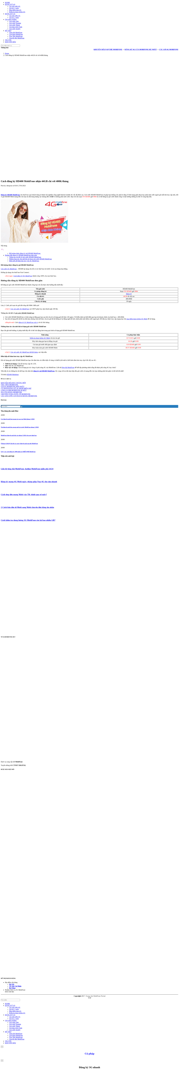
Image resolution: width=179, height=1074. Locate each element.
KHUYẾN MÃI (10, 42)
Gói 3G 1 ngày (14, 17)
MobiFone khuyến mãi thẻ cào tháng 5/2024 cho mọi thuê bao (19, 435)
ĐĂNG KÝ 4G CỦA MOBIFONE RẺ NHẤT (125, 49)
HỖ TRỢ (8, 31)
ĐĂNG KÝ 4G (10, 4)
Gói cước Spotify (14, 29)
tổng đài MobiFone (68, 367)
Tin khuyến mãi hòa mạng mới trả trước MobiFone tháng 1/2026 (20, 427)
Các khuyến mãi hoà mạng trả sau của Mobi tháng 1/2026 (17, 419)
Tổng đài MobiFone (15, 32)
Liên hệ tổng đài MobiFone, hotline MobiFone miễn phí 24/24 (27, 469)
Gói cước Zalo (14, 21)
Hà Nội (11, 984)
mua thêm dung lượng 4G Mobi (136, 319)
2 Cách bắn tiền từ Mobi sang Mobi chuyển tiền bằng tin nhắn (27, 507)
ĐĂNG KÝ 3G (10, 14)
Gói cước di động (10, 19)
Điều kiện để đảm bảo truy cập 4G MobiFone (24, 261)
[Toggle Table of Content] (2, 250)
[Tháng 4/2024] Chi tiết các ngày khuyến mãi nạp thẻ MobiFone (19, 443)
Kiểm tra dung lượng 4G (17, 12)
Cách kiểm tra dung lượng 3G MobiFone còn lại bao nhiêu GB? (28, 520)
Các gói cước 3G (14, 16)
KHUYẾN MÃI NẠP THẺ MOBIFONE (93, 49)
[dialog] (89, 1066)
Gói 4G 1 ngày (14, 8)
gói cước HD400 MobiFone (24, 313)
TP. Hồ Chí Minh (15, 986)
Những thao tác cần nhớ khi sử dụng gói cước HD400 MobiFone (30, 259)
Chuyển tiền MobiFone (16, 38)
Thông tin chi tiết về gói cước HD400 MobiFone (25, 257)
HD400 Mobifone (13, 374)
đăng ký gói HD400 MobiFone (44, 371)
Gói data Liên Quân (15, 27)
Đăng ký (129, 294)
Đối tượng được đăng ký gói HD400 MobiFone (25, 253)
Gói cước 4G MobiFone (9, 269)
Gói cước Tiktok (14, 25)
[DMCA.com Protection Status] (63, 855)
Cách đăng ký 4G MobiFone (22, 276)
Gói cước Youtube (15, 23)
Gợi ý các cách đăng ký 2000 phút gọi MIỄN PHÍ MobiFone (18, 451)
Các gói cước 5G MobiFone (19, 309)
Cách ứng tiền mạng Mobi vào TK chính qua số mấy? (24, 494)
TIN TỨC (8, 40)
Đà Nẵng (12, 988)
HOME (7, 2)
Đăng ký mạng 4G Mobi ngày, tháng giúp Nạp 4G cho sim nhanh (29, 482)
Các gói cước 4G (14, 6)
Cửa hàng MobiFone (16, 34)
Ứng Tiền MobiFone (16, 36)
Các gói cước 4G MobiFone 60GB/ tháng (24, 352)
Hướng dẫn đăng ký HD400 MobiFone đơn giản (21, 255)
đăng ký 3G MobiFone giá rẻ (28, 322)
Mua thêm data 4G (15, 10)
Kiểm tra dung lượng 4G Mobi (40, 338)
